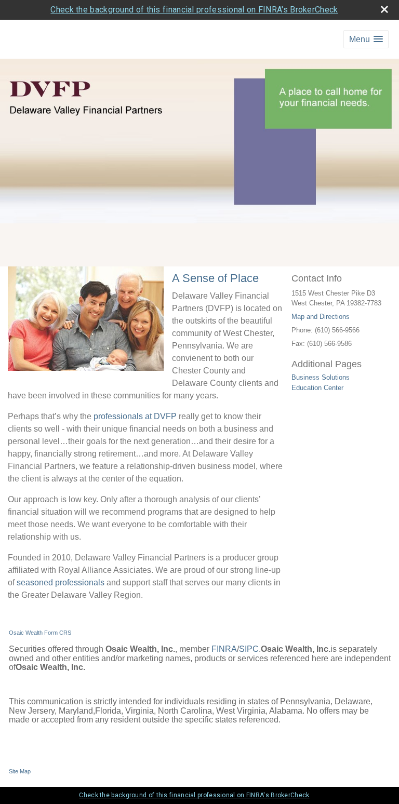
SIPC (249, 649)
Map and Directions (320, 316)
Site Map (20, 771)
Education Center (317, 388)
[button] (366, 39)
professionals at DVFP (135, 416)
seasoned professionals (60, 582)
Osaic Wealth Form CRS (40, 632)
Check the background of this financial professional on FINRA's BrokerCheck (194, 10)
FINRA (224, 649)
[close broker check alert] (384, 9)
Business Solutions (320, 377)
